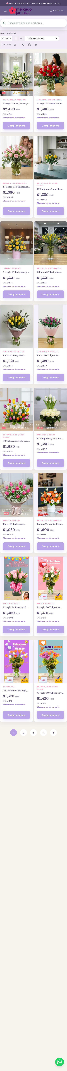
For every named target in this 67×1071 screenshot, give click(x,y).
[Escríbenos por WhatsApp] (59, 1062)
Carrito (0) (58, 10)
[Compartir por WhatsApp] (29, 44)
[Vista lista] (21, 38)
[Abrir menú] (5, 10)
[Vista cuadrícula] (16, 38)
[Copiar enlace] (23, 44)
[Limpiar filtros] (15, 44)
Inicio (2, 33)
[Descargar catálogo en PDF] (35, 44)
